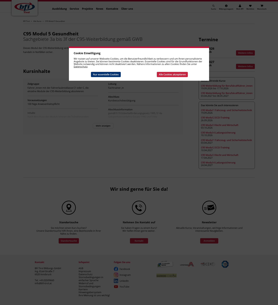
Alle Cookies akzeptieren (172, 74)
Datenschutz (80, 66)
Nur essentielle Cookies (106, 74)
